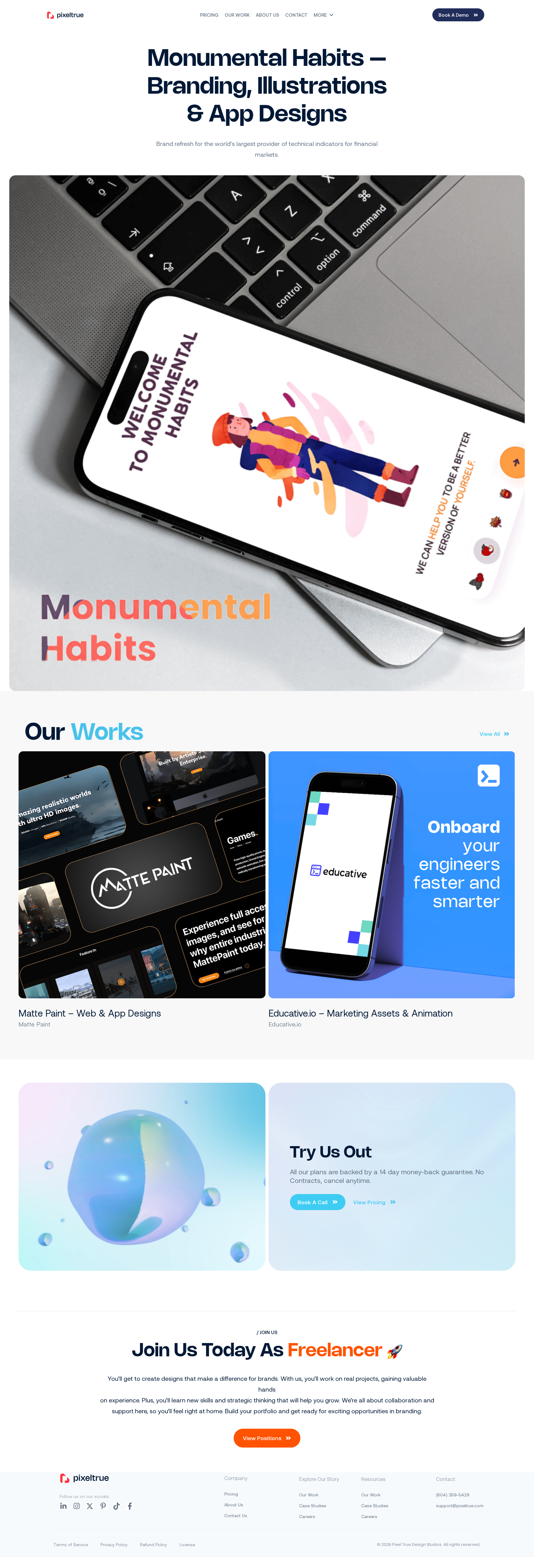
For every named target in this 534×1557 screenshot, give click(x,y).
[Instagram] (76, 1506)
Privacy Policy (114, 1544)
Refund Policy (153, 1544)
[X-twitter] (89, 1506)
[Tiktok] (116, 1506)
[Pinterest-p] (103, 1506)
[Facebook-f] (129, 1506)
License (187, 1544)
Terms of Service (70, 1544)
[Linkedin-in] (63, 1506)
